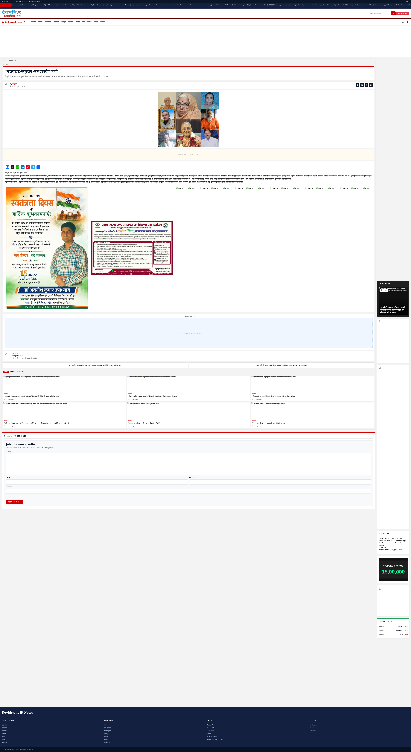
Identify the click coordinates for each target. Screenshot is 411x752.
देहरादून (64, 22)
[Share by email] (371, 85)
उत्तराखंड (56, 22)
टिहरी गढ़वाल (107, 731)
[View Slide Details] (393, 600)
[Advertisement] (66, 41)
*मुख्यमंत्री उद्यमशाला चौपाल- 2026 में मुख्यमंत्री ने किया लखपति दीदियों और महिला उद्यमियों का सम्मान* (32, 396)
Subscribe (403, 13)
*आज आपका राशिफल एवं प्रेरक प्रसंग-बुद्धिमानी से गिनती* (144, 423)
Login (406, 1)
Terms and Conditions (215, 739)
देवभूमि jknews (16, 84)
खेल (83, 22)
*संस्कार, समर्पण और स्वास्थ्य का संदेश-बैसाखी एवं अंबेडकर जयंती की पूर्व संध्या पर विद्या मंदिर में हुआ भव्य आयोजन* (281, 365)
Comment (10, 451)
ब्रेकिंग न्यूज (107, 742)
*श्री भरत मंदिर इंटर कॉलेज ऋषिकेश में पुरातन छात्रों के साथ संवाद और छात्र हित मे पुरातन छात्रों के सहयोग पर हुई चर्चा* (36, 423)
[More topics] (108, 22)
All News (313, 725)
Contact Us (211, 728)
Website (9, 487)
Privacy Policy (212, 736)
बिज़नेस (78, 22)
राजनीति (33, 22)
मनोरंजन (103, 22)
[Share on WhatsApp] (366, 85)
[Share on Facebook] (357, 85)
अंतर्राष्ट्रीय (48, 22)
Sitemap (313, 731)
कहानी (3, 736)
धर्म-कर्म (106, 736)
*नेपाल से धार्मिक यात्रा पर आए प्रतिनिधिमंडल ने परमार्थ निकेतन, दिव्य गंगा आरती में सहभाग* (152, 396)
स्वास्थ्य (89, 22)
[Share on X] (362, 85)
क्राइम (96, 22)
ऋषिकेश (70, 22)
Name (8, 478)
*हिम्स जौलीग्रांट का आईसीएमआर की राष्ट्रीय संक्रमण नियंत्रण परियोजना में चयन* (274, 396)
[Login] (407, 22)
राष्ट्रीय (40, 22)
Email (192, 478)
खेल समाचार (107, 728)
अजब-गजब (4, 725)
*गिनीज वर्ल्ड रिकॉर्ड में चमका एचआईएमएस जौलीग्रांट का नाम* (268, 423)
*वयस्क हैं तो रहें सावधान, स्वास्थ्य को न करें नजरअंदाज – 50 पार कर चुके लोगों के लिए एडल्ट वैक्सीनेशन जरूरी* (96, 365)
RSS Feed (313, 728)
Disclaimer (210, 731)
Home (26, 22)
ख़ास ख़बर (4, 742)
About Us (210, 725)
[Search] (403, 22)
